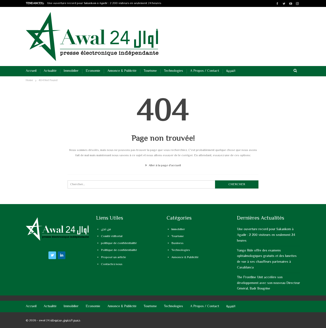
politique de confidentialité (119, 243)
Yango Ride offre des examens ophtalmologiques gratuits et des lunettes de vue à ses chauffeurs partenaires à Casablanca (267, 259)
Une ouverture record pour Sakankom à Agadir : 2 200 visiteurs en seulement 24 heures (104, 3)
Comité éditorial (111, 236)
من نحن (106, 229)
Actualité (50, 71)
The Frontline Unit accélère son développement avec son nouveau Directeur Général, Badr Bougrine (268, 283)
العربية (230, 71)
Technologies (173, 71)
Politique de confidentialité (119, 250)
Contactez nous (111, 264)
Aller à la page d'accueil (164, 165)
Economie (93, 71)
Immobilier (71, 71)
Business (177, 243)
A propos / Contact (204, 71)
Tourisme (150, 71)
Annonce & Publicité (122, 71)
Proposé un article (113, 257)
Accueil (31, 71)
